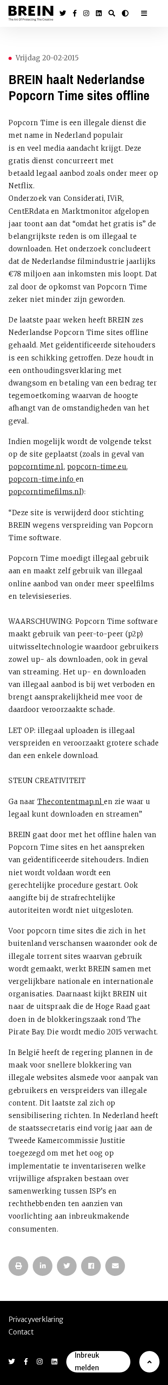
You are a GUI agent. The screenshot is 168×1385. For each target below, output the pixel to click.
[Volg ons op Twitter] (63, 13)
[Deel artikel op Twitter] (67, 1266)
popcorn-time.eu (97, 466)
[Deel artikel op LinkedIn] (42, 1266)
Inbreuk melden (87, 1361)
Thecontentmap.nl (70, 801)
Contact (21, 1332)
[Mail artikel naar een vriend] (115, 1266)
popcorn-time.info (42, 479)
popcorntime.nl (36, 466)
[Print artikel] (18, 1266)
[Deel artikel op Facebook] (91, 1266)
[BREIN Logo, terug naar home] (31, 13)
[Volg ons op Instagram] (86, 13)
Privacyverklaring (36, 1319)
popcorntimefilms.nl (45, 491)
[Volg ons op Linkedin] (99, 13)
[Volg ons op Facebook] (75, 13)
